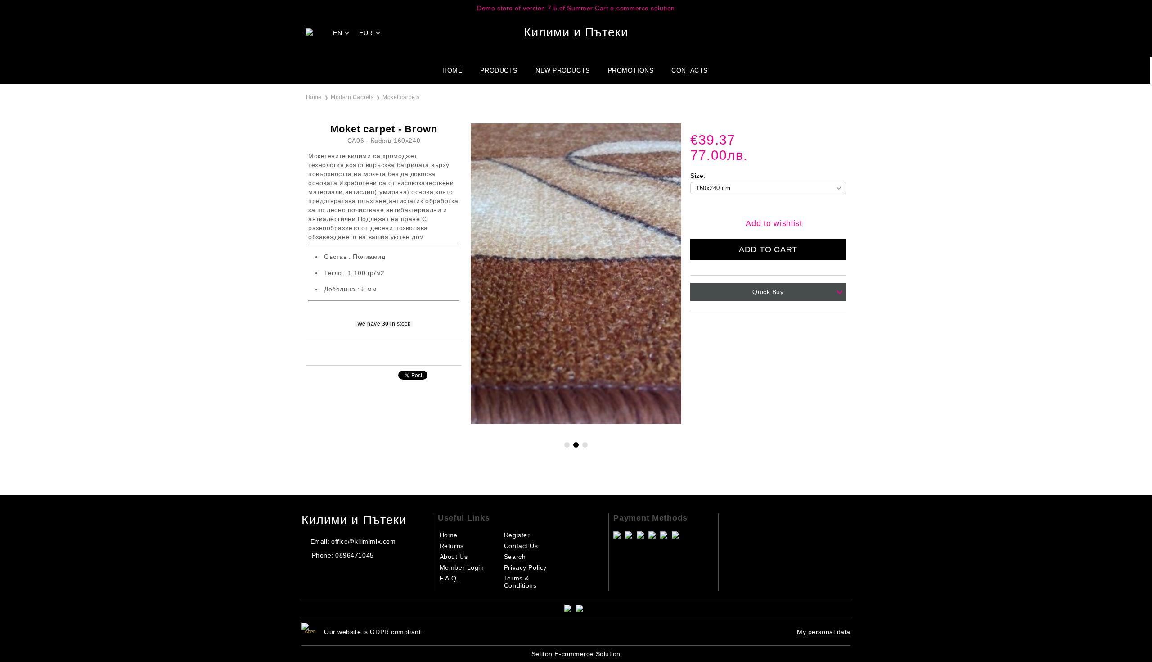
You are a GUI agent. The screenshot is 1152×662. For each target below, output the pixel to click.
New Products (563, 70)
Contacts (689, 70)
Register (517, 535)
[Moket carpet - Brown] (576, 422)
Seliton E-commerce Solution (576, 653)
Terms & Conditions (520, 582)
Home (452, 70)
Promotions (631, 70)
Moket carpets (400, 97)
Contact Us (521, 545)
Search (515, 556)
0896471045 (354, 555)
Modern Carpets (352, 97)
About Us (454, 556)
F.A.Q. (449, 578)
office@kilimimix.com (363, 541)
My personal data (823, 631)
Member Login (462, 567)
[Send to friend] (372, 351)
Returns (452, 545)
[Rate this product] (393, 351)
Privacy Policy (525, 567)
